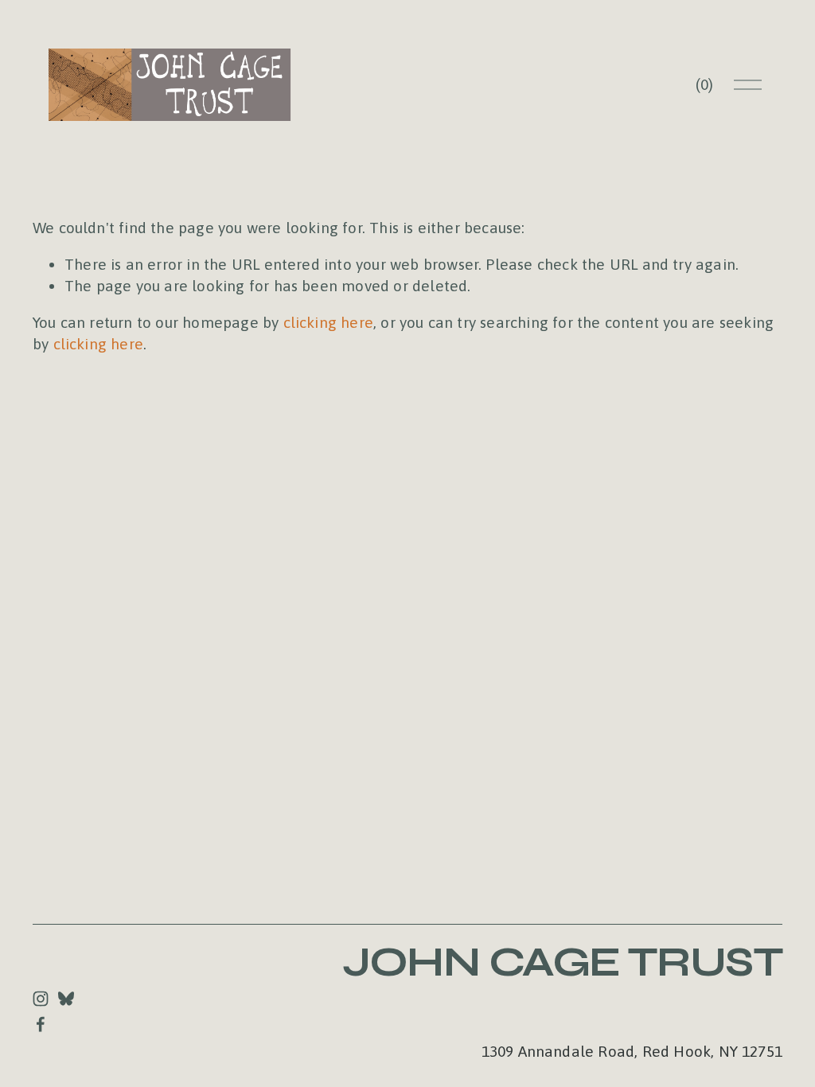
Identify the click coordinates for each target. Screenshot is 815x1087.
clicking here (328, 322)
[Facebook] (41, 1024)
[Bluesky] (66, 999)
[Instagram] (41, 999)
